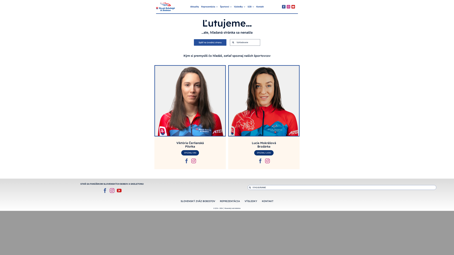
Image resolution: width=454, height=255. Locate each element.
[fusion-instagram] (193, 161)
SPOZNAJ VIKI (190, 153)
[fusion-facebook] (186, 161)
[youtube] (293, 6)
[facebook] (284, 6)
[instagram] (288, 6)
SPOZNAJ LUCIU (264, 153)
